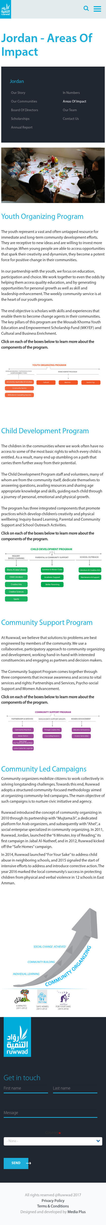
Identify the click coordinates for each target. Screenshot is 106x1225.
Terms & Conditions (53, 1206)
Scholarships (20, 119)
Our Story (18, 93)
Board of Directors (24, 110)
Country (51, 1133)
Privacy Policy (53, 1201)
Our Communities (24, 101)
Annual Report (22, 127)
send (16, 1163)
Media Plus (77, 1212)
